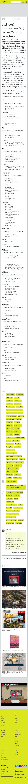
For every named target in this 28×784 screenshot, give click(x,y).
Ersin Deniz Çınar (10, 450)
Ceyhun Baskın (17, 425)
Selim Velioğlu (17, 403)
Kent (2, 720)
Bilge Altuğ (8, 413)
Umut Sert (19, 456)
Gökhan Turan (17, 431)
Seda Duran (15, 514)
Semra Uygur (9, 397)
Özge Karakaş (9, 465)
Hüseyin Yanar (19, 394)
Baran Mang (9, 495)
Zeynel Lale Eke (18, 465)
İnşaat (2, 718)
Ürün (2, 750)
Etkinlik (16, 713)
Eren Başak (18, 419)
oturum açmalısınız (20, 558)
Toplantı (16, 720)
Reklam (2, 773)
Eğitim (16, 715)
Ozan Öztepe (9, 410)
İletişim (2, 775)
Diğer (16, 722)
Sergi (16, 718)
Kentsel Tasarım (18, 734)
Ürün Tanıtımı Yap (21, 777)
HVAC (2, 755)
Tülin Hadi (16, 397)
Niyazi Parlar (9, 431)
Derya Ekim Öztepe (18, 410)
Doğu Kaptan (9, 403)
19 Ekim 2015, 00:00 (9, 531)
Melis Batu (8, 514)
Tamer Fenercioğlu (10, 456)
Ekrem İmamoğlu (10, 407)
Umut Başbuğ (9, 422)
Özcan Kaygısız (9, 443)
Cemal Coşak (9, 425)
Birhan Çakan (9, 498)
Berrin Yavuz (17, 495)
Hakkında (3, 769)
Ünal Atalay (20, 520)
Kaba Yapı (3, 761)
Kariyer (16, 754)
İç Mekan (17, 732)
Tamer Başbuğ (18, 400)
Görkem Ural (9, 511)
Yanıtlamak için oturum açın (19, 552)
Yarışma (3, 730)
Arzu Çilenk (15, 468)
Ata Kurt (8, 428)
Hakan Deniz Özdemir (11, 416)
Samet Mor (16, 434)
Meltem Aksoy (9, 474)
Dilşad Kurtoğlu (15, 428)
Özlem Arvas (9, 434)
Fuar (16, 716)
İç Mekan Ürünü (4, 759)
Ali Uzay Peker (9, 447)
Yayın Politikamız (4, 771)
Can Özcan (17, 422)
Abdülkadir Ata (9, 492)
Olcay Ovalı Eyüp (10, 419)
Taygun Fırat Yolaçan (11, 520)
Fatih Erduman (9, 462)
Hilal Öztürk (8, 477)
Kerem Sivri (17, 474)
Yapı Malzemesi (4, 725)
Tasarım (3, 724)
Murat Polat (22, 459)
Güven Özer (16, 511)
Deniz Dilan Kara (10, 501)
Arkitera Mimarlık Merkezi (6, 767)
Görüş (16, 752)
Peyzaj (16, 743)
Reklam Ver (20, 771)
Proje (16, 730)
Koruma (16, 736)
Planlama (17, 745)
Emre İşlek (8, 468)
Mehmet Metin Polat (17, 413)
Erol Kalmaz (21, 416)
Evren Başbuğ (9, 400)
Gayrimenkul (3, 716)
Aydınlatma (3, 752)
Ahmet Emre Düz (19, 492)
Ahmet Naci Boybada (11, 453)
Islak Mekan (3, 757)
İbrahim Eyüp (19, 407)
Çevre (2, 715)
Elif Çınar (21, 504)
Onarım (16, 741)
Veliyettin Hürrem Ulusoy (12, 471)
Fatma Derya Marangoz (11, 459)
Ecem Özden (9, 437)
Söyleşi (16, 750)
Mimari (16, 738)
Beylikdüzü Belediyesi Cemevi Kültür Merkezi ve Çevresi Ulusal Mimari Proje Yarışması (15, 487)
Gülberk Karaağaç (19, 462)
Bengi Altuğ (18, 443)
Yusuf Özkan (19, 523)
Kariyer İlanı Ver (21, 774)
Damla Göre (17, 447)
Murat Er (8, 440)
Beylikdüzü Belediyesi (11, 481)
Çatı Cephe (3, 753)
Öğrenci (3, 734)
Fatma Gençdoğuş (18, 507)
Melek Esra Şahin (17, 477)
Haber (2, 713)
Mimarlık (3, 722)
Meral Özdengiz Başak (19, 437)
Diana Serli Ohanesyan (11, 504)
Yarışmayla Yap (10, 523)
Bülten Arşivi (3, 778)
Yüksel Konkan (15, 440)
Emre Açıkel (9, 507)
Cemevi (16, 498)
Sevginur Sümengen (11, 517)
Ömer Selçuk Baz (10, 394)
